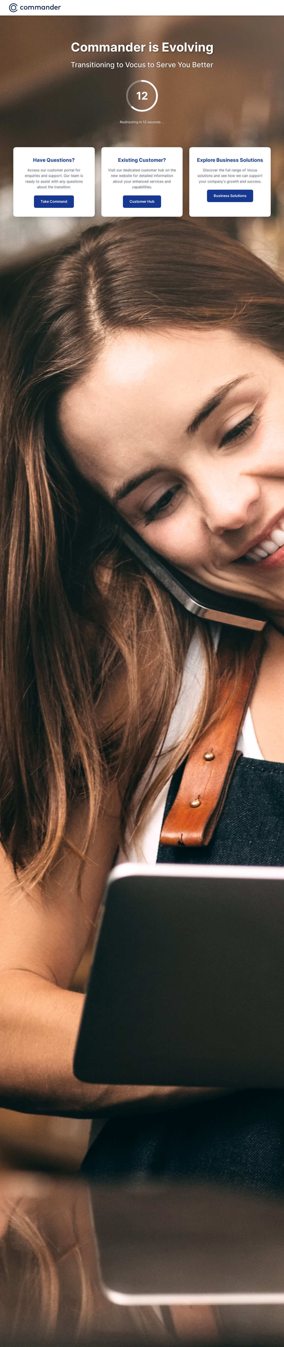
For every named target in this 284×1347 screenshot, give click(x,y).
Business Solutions (230, 195)
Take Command (54, 201)
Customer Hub (142, 201)
